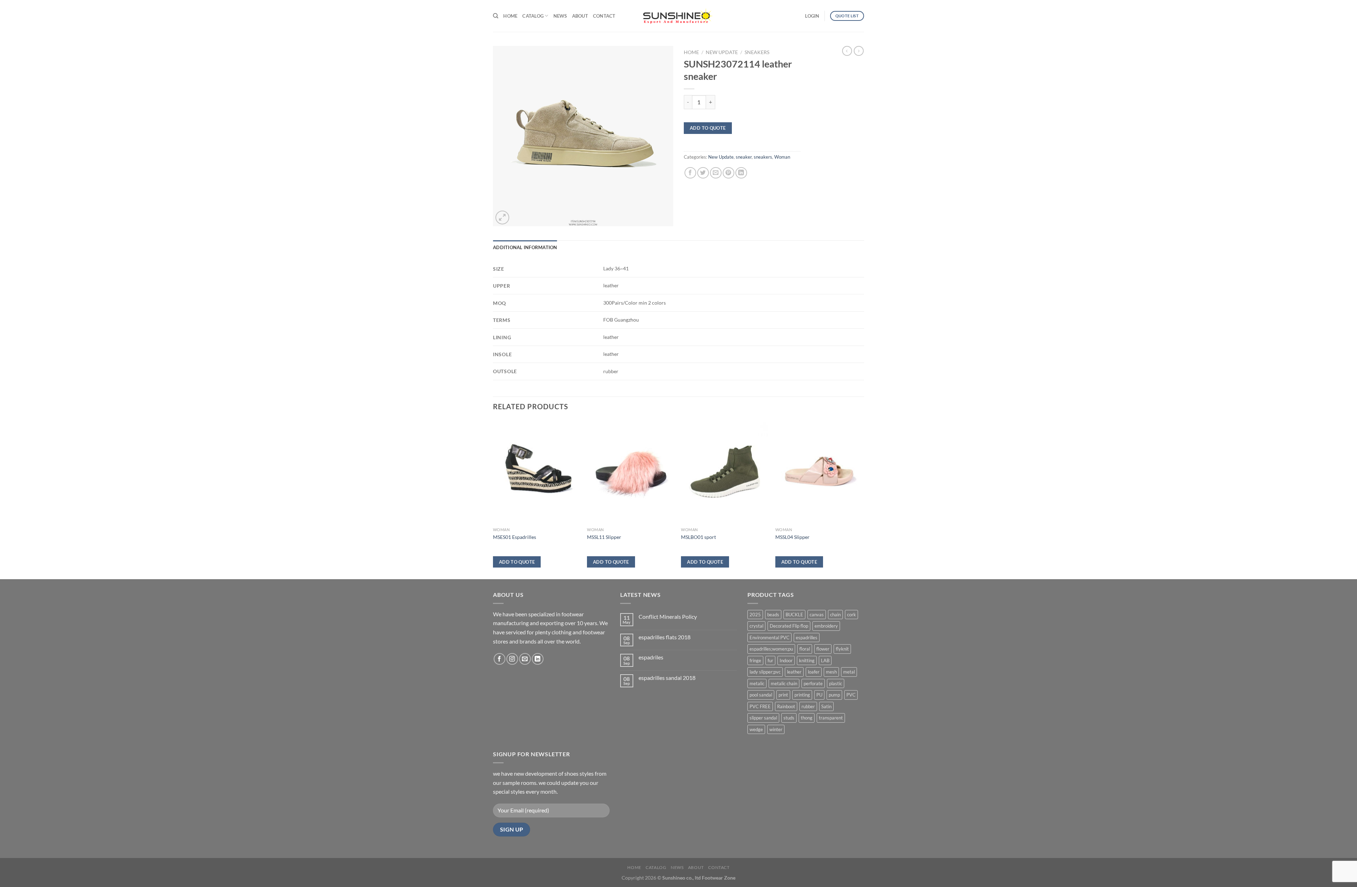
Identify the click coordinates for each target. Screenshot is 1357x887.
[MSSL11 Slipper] (630, 471)
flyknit (842, 649)
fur (770, 660)
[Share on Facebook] (690, 173)
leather (794, 672)
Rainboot (786, 706)
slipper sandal (763, 718)
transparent (831, 718)
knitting (807, 660)
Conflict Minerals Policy (668, 616)
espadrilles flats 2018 (665, 637)
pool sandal (761, 695)
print (783, 695)
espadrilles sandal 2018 (667, 677)
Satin (826, 706)
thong (806, 718)
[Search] (495, 16)
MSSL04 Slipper (792, 537)
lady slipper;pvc (765, 672)
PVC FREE (760, 706)
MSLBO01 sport (698, 537)
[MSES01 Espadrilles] (536, 471)
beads (773, 614)
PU (819, 695)
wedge (756, 729)
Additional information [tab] (525, 247)
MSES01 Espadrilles (514, 537)
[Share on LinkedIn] (741, 173)
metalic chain (784, 683)
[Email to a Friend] (716, 173)
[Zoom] (502, 217)
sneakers (757, 52)
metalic (757, 683)
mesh (831, 672)
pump (834, 695)
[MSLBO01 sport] (724, 471)
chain (835, 614)
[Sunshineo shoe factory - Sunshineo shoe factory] (678, 16)
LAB (825, 660)
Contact (604, 16)
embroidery (826, 626)
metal (849, 672)
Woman (782, 157)
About (580, 16)
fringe (755, 660)
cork (851, 614)
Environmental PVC (769, 637)
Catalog (533, 16)
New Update (722, 52)
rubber (808, 706)
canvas (817, 614)
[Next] (862, 498)
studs (788, 718)
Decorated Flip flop (789, 626)
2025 (755, 614)
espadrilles (806, 637)
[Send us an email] (525, 659)
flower (822, 649)
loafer (814, 672)
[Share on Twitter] (703, 173)
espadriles (651, 657)
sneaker (744, 157)
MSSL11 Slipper (604, 537)
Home (510, 16)
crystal (756, 626)
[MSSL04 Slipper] (819, 471)
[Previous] (493, 498)
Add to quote (708, 128)
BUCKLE (794, 614)
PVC (851, 695)
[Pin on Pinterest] (728, 173)
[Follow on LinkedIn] (538, 659)
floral (804, 649)
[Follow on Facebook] (499, 659)
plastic (835, 683)
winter (775, 729)
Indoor (786, 660)
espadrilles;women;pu (771, 649)
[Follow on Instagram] (512, 659)
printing (802, 695)
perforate (813, 683)
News (560, 16)
